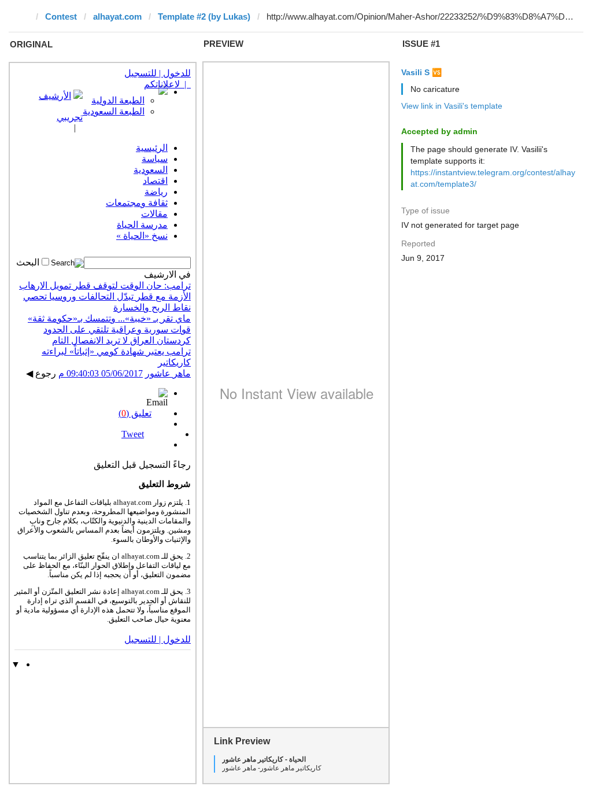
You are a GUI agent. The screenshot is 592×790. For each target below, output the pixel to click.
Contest (61, 16)
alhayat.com (117, 16)
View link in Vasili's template (451, 105)
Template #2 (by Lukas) (204, 16)
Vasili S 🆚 (421, 72)
